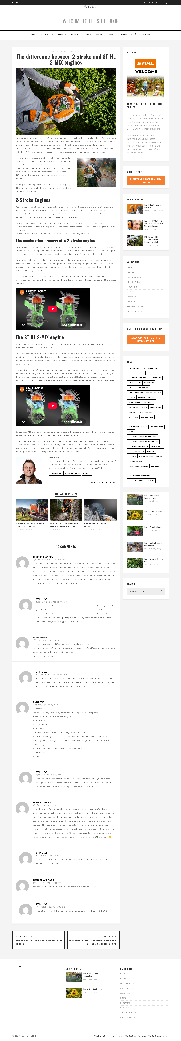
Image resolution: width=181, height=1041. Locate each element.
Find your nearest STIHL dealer (146, 180)
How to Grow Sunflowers (154, 511)
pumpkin (150, 451)
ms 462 (149, 422)
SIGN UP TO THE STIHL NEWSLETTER (145, 339)
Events (112, 34)
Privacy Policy (116, 1036)
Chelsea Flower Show (138, 387)
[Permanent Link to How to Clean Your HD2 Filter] (100, 520)
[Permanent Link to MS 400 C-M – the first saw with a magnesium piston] (66, 520)
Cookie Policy (101, 1036)
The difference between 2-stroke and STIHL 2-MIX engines (66, 59)
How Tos (133, 412)
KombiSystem (146, 412)
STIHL (131, 471)
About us (142, 1036)
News (88, 34)
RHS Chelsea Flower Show (150, 456)
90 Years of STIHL (136, 373)
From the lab (134, 402)
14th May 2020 (59, 52)
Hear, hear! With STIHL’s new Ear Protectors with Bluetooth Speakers (153, 223)
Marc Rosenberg (136, 422)
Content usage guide (158, 1036)
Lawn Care (133, 417)
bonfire (132, 383)
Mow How (146, 34)
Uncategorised (135, 311)
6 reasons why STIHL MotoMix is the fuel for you (31, 525)
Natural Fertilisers (138, 427)
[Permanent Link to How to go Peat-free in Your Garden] (135, 552)
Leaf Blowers (147, 417)
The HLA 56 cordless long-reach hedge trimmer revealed (152, 239)
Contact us (130, 1036)
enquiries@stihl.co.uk (69, 618)
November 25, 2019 (92, 529)
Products (76, 34)
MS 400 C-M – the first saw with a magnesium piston (64, 525)
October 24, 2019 (57, 529)
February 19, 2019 (24, 529)
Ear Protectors (153, 392)
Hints (144, 407)
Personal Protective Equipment (143, 441)
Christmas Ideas (136, 392)
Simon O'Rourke (136, 461)
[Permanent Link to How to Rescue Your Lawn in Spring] (135, 504)
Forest (151, 397)
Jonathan (40, 637)
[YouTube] (18, 2)
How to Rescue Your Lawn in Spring (152, 496)
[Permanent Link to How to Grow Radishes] (135, 536)
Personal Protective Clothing (143, 436)
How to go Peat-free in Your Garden (153, 544)
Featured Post (134, 277)
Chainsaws (149, 383)
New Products (156, 427)
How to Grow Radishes (153, 527)
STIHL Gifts (142, 471)
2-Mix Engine (55, 473)
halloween (134, 407)
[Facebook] (14, 2)
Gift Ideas (148, 402)
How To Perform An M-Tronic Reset (153, 206)
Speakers (155, 466)
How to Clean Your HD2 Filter (96, 525)
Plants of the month (138, 446)
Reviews (100, 34)
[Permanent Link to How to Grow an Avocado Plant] (135, 567)
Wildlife (150, 481)
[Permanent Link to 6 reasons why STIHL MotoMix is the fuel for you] (32, 520)
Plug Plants (156, 446)
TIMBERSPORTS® (129, 34)
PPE (130, 451)
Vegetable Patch (136, 481)
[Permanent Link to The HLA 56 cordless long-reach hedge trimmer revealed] (135, 245)
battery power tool (138, 378)
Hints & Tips (47, 34)
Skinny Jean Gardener (138, 466)
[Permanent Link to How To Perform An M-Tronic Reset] (135, 214)
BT (140, 383)
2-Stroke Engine (72, 473)
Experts (62, 34)
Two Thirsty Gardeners (139, 476)
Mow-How (132, 287)
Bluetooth (156, 378)
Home (33, 34)
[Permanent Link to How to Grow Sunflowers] (135, 520)
